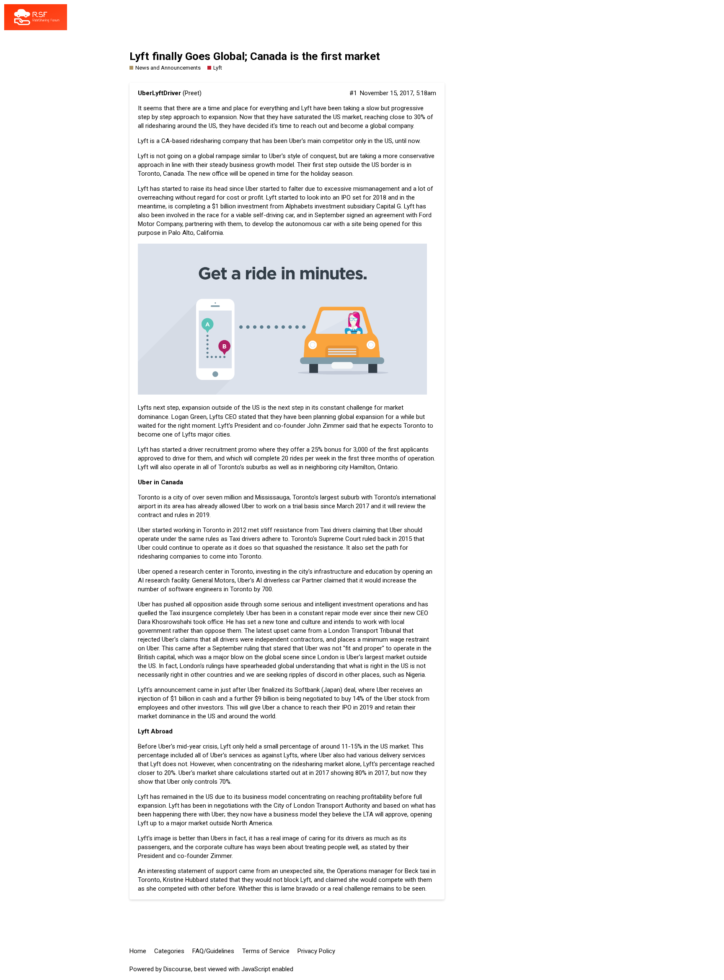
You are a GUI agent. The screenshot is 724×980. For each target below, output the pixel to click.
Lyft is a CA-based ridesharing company (193, 141)
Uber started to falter (274, 188)
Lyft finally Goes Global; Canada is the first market (254, 56)
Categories (169, 951)
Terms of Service (266, 951)
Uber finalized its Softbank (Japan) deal (301, 690)
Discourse (177, 969)
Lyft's (145, 690)
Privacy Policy (316, 951)
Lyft (143, 188)
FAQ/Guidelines (213, 951)
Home (137, 951)
